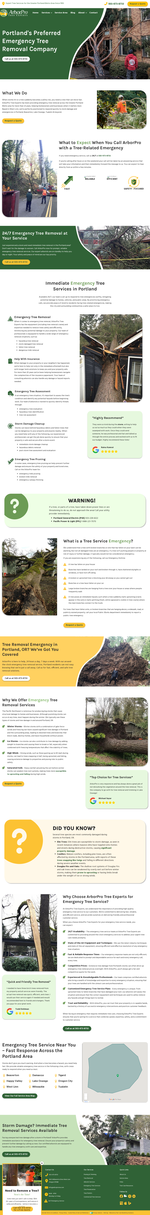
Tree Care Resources (126, 1185)
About (81, 13)
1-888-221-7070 (88, 521)
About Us (123, 1174)
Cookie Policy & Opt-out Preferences (78, 1213)
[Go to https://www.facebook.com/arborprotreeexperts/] (121, 1197)
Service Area (61, 13)
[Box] (14, 1076)
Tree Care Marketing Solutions (125, 1213)
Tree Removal (88, 1178)
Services (46, 13)
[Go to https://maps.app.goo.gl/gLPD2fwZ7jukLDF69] (121, 1203)
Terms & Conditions (52, 1213)
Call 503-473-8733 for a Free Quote (22, 1209)
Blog (73, 13)
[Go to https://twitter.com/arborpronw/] (125, 1196)
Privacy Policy (63, 1213)
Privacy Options (97, 1213)
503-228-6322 (91, 518)
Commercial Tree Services (92, 1197)
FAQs (121, 1182)
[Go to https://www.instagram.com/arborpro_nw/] (129, 1197)
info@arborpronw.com (56, 1187)
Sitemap (105, 1213)
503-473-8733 (105, 155)
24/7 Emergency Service (56, 1201)
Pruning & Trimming (90, 1174)
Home (35, 13)
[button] (51, 13)
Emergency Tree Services (92, 1185)
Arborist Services (89, 1182)
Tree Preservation (89, 1189)
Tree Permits (88, 1193)
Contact (93, 13)
